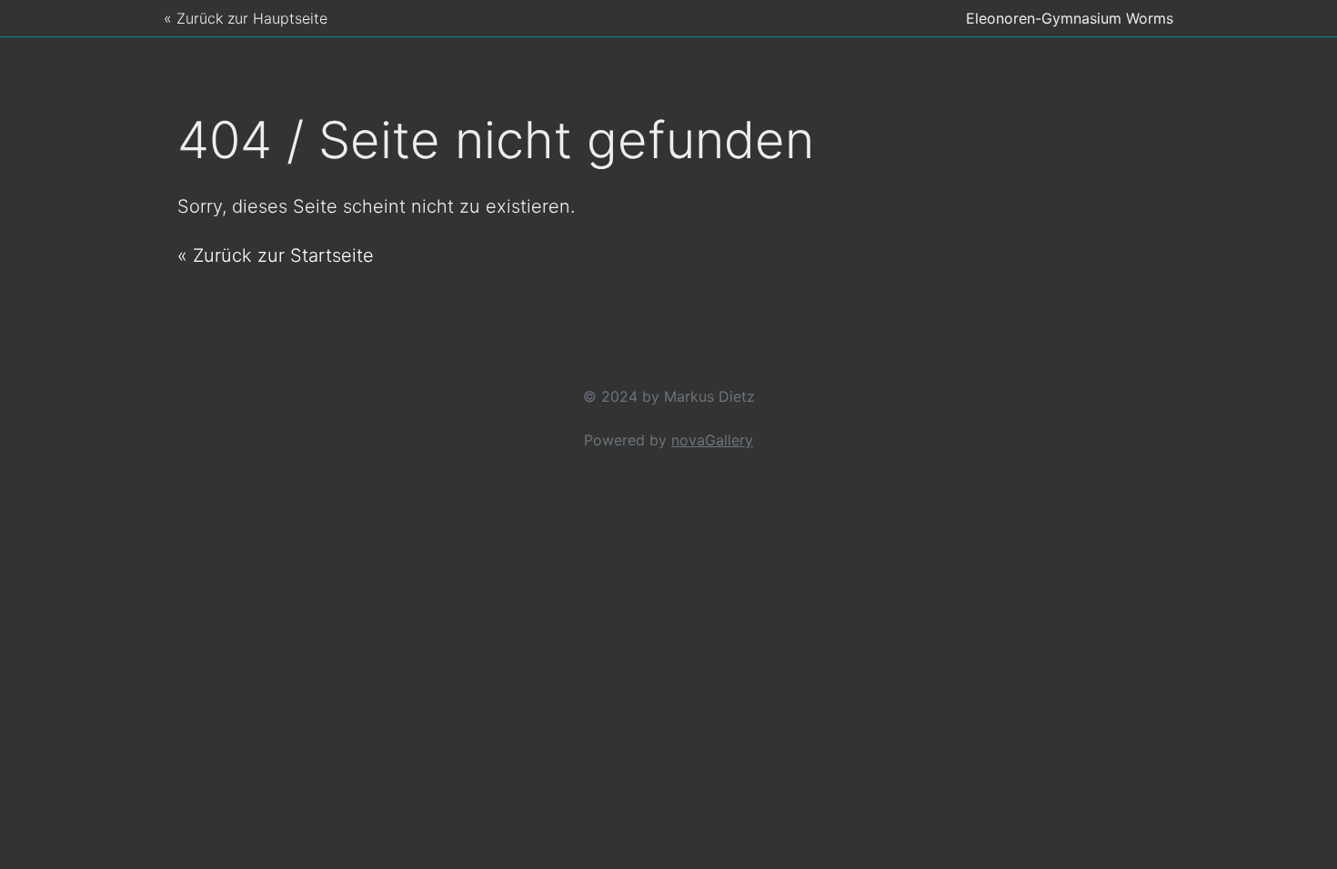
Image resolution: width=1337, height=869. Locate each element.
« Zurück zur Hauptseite (245, 18)
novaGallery (712, 440)
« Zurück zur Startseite (275, 255)
